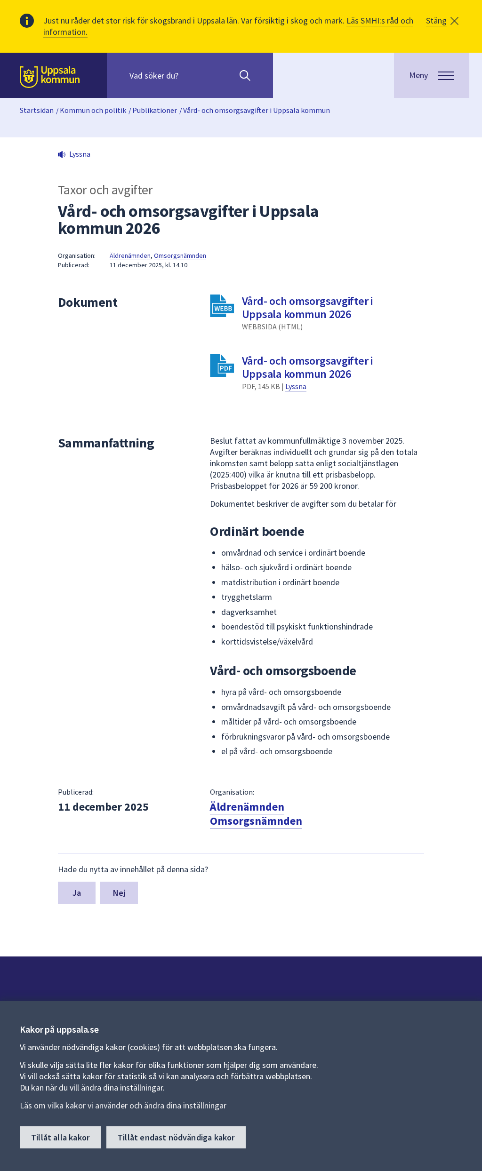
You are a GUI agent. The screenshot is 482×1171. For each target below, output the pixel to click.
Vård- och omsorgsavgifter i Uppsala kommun (256, 110)
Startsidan (37, 110)
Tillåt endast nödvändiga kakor (176, 1137)
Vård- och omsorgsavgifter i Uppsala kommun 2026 (307, 307)
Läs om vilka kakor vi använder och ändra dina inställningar (123, 1105)
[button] (442, 20)
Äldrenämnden (130, 255)
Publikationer (154, 110)
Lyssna (295, 386)
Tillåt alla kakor (60, 1137)
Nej (119, 892)
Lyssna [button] (79, 154)
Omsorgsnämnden (180, 255)
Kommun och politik (93, 110)
